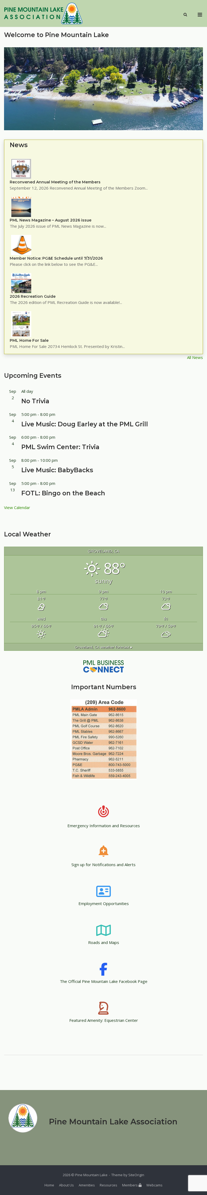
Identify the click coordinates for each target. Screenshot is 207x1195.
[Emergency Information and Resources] (103, 808)
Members (130, 1185)
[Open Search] (185, 15)
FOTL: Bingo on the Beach (63, 493)
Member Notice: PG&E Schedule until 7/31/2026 (56, 258)
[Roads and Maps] (103, 925)
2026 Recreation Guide (33, 296)
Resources (108, 1185)
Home (49, 1185)
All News (195, 357)
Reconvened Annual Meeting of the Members (55, 182)
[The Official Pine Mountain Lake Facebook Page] (103, 964)
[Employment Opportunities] (103, 886)
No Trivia (35, 401)
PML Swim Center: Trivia (60, 447)
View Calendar (17, 507)
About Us (66, 1185)
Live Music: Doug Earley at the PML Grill (84, 424)
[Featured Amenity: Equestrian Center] (103, 1003)
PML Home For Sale (29, 340)
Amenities (87, 1185)
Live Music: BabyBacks (57, 470)
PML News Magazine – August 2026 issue (50, 220)
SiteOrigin (136, 1174)
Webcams (154, 1185)
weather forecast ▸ (103, 647)
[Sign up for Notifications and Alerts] (103, 847)
